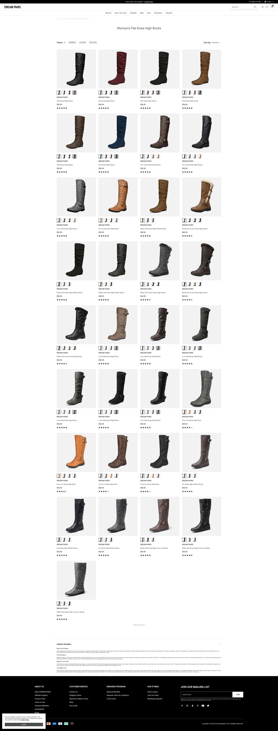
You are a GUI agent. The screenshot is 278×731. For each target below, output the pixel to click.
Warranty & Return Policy (78, 699)
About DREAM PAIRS (43, 692)
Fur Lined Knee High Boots (150, 165)
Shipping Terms (75, 695)
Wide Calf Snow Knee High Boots (194, 229)
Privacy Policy (40, 699)
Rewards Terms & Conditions (118, 695)
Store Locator (152, 692)
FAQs (71, 702)
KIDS (149, 13)
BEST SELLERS (121, 13)
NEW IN (108, 13)
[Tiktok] (192, 705)
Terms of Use (40, 702)
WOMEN (133, 13)
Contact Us (73, 692)
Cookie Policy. (24, 720)
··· (74, 92)
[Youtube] (203, 705)
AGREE (24, 724)
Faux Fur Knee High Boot (191, 420)
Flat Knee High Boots (65, 101)
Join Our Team (153, 695)
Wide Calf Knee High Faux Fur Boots (154, 548)
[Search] (255, 7)
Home (58, 18)
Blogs (37, 713)
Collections (65, 18)
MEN (142, 13)
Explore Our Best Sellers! (145, 2)
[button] (269, 2)
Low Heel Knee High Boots (108, 356)
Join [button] (238, 695)
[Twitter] (208, 705)
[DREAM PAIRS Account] (262, 7)
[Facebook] (182, 705)
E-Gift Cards (111, 699)
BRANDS (169, 13)
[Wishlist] (267, 7)
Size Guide (73, 706)
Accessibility (39, 709)
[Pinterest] (197, 705)
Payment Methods (42, 706)
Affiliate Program (41, 695)
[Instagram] (187, 705)
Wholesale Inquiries (154, 699)
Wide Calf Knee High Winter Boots (153, 229)
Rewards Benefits (113, 692)
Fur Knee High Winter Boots (192, 484)
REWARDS (158, 13)
